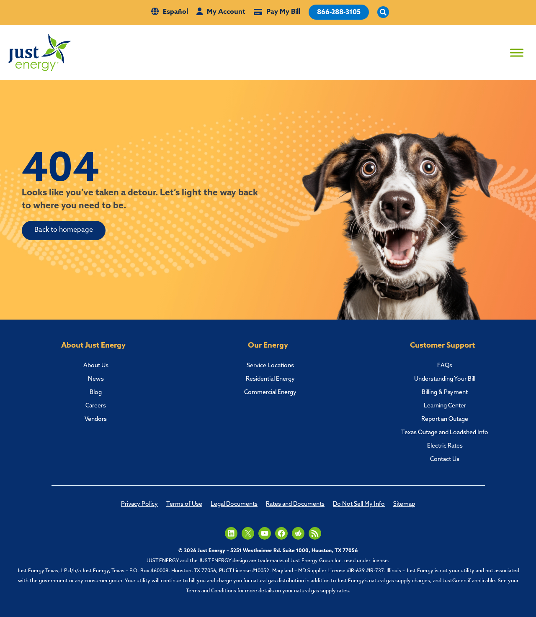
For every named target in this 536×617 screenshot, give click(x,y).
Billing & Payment (445, 392)
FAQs (444, 366)
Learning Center (445, 406)
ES (463, 46)
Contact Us (444, 459)
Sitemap (404, 504)
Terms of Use (184, 504)
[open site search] (383, 12)
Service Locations (270, 366)
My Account (226, 12)
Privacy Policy (139, 504)
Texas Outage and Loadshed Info (444, 433)
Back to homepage (63, 230)
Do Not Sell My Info (359, 504)
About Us (95, 366)
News (96, 379)
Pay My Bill (283, 12)
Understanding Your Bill (444, 379)
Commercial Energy (270, 392)
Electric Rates (445, 446)
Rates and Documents (295, 504)
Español (175, 12)
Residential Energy (270, 379)
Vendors (96, 419)
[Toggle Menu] (516, 52)
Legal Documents (234, 504)
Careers (95, 406)
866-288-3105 (339, 12)
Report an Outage (444, 419)
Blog (96, 392)
